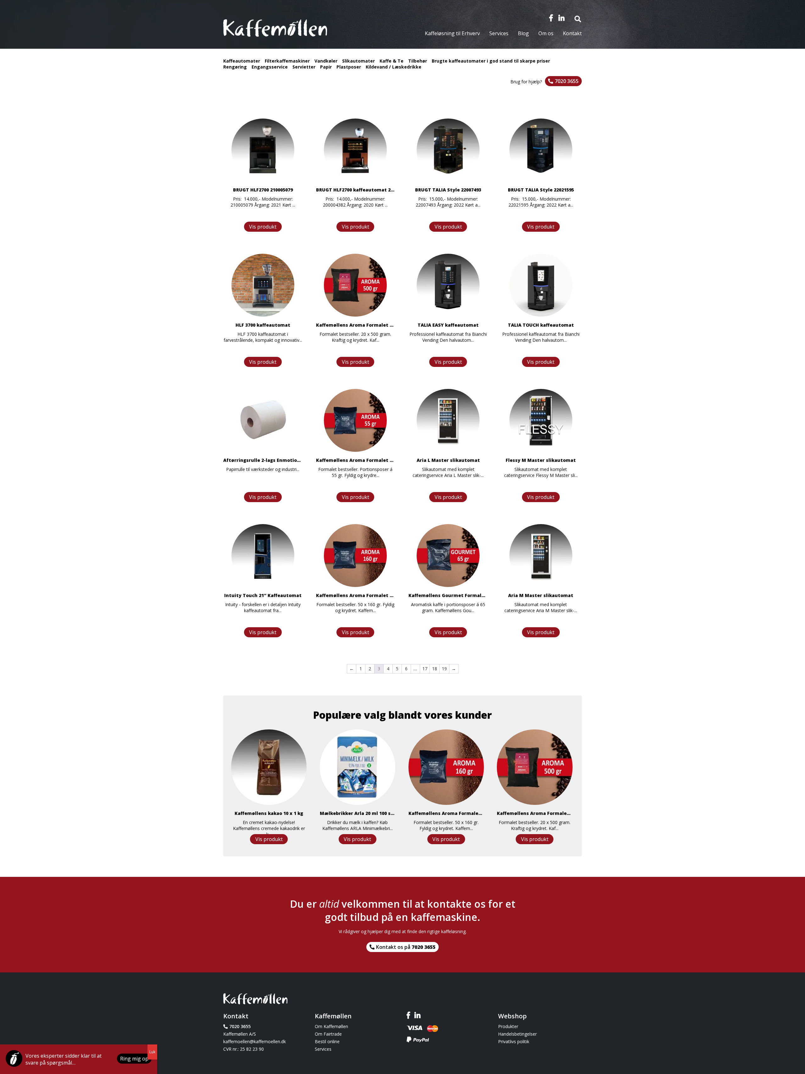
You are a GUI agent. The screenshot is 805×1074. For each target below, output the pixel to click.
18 (434, 669)
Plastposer (348, 67)
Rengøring (235, 67)
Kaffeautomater (241, 61)
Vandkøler (325, 61)
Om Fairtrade (328, 1034)
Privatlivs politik (513, 1041)
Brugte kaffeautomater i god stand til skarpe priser (491, 61)
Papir (326, 67)
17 (424, 669)
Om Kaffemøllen (331, 1026)
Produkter (508, 1026)
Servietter (303, 67)
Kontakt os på (406, 947)
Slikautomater (358, 61)
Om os (545, 33)
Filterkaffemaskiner (287, 61)
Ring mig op (134, 1058)
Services (498, 33)
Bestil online (327, 1041)
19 (444, 669)
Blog (523, 33)
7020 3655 (567, 81)
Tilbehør (417, 61)
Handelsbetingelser (517, 1034)
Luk (152, 1052)
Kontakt (572, 33)
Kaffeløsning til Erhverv (452, 33)
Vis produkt (262, 226)
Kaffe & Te (391, 61)
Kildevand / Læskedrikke (393, 67)
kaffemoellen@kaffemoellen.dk (254, 1041)
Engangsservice (270, 67)
